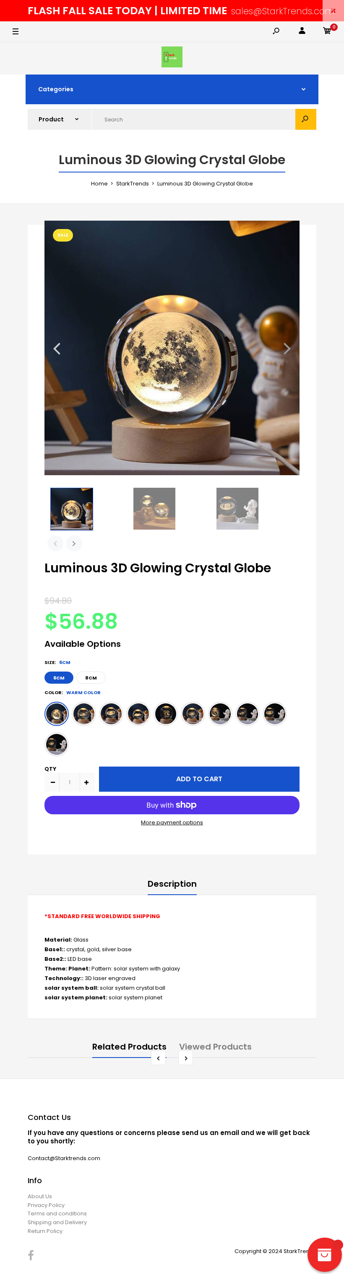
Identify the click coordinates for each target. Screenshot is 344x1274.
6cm (59, 677)
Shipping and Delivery (57, 1222)
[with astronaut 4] (56, 744)
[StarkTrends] (172, 58)
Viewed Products (215, 1047)
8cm (91, 677)
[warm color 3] (111, 714)
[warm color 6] (193, 714)
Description (172, 884)
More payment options (172, 822)
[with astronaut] (220, 714)
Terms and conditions (57, 1213)
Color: (72, 692)
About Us (40, 1196)
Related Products (129, 1047)
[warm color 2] (84, 714)
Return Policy (45, 1231)
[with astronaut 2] (247, 714)
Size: (57, 662)
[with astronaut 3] (275, 714)
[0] (327, 32)
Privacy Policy (46, 1205)
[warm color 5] (166, 714)
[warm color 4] (138, 714)
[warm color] (56, 714)
